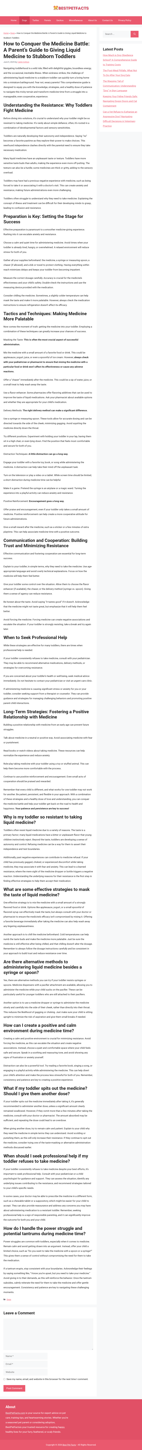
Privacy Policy (124, 20)
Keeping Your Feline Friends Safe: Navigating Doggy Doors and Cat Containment (120, 101)
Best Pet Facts (69, 1445)
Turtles (35, 20)
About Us (92, 20)
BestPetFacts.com (15, 1413)
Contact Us (107, 20)
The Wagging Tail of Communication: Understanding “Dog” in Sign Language (119, 86)
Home (14, 20)
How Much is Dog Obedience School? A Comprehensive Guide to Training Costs (120, 60)
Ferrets (47, 20)
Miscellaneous (76, 20)
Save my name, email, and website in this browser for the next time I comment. (47, 1379)
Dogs (24, 20)
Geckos (60, 20)
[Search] (135, 34)
